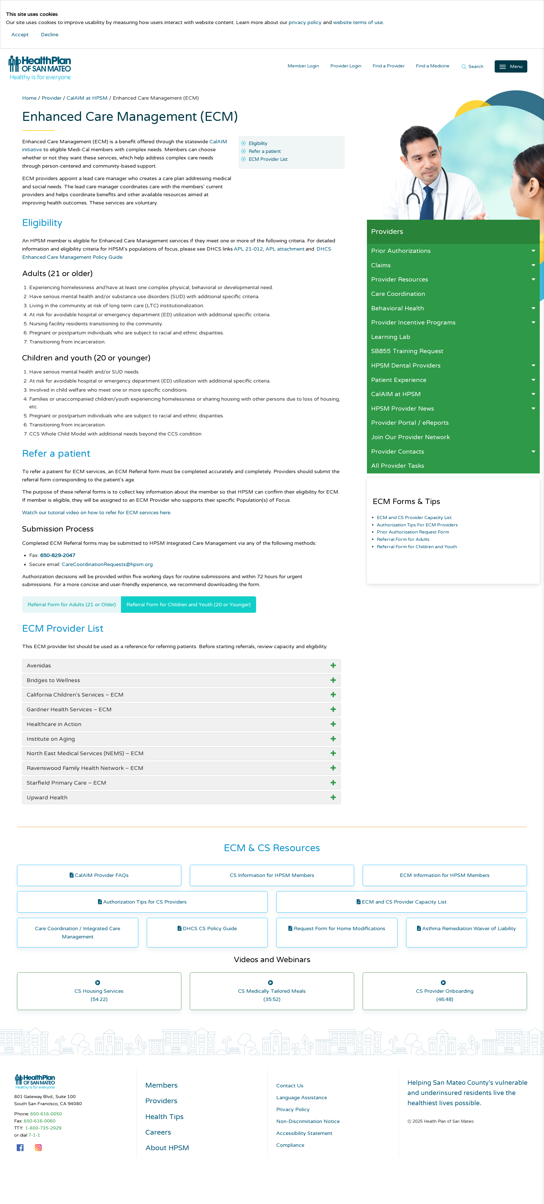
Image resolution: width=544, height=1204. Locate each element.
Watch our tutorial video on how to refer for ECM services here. (96, 512)
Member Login (303, 66)
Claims (381, 265)
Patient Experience (398, 380)
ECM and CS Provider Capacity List (414, 517)
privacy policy (305, 22)
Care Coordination (398, 294)
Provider (52, 98)
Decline (49, 34)
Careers (158, 1132)
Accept (20, 34)
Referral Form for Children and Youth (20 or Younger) (188, 604)
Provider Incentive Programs (413, 322)
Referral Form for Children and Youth (417, 547)
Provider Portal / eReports (410, 422)
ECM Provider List (268, 159)
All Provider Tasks (397, 465)
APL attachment (285, 249)
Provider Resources (399, 279)
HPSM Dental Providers (406, 365)
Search (475, 67)
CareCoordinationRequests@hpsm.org (107, 564)
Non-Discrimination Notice (308, 1121)
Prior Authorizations (401, 251)
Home (30, 98)
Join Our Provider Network (410, 437)
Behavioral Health (397, 308)
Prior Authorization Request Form (413, 532)
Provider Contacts (397, 451)
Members (161, 1085)
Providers (161, 1101)
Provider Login (345, 66)
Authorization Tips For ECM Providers (417, 525)
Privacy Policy (293, 1109)
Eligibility (258, 143)
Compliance (290, 1145)
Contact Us (289, 1086)
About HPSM (167, 1148)
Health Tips (164, 1116)
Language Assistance (301, 1097)
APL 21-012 (248, 249)
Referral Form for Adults (403, 539)
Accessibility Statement (304, 1133)
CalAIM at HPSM (396, 394)
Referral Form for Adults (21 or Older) (71, 604)
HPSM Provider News (402, 408)
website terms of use (358, 22)
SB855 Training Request (407, 351)
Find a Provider (389, 66)
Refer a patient (265, 151)
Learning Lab (390, 337)
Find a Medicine (432, 66)
